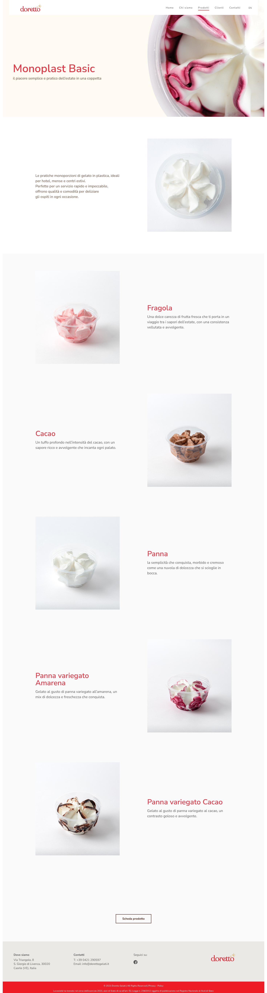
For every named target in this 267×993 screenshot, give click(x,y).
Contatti (234, 7)
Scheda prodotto (133, 919)
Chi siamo (186, 7)
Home (170, 7)
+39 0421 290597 (89, 960)
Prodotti (203, 7)
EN (250, 8)
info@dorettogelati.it (95, 964)
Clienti (219, 7)
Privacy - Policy (155, 985)
